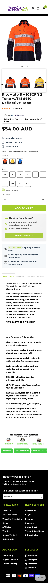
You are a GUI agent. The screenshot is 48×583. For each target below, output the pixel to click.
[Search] (40, 496)
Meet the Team (9, 515)
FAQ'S (28, 515)
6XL (28, 182)
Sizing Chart (31, 527)
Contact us (30, 511)
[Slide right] (27, 66)
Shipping (16, 151)
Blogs (5, 523)
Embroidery (7, 555)
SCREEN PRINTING (22, 451)
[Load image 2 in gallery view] (25, 82)
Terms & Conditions (34, 531)
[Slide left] (16, 66)
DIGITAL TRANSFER (39, 451)
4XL (12, 182)
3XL (5, 182)
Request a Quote (24, 235)
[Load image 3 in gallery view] (39, 82)
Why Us (5, 531)
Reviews (20, 276)
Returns (40, 276)
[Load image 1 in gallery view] (10, 82)
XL (35, 173)
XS (5, 173)
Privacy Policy (31, 535)
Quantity (6, 195)
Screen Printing (9, 564)
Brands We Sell (9, 535)
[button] (38, 8)
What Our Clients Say (12, 519)
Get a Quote (8, 539)
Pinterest (31, 564)
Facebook (31, 556)
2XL (43, 173)
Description (8, 276)
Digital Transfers (10, 560)
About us (6, 511)
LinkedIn (30, 568)
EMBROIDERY (6, 451)
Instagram (31, 560)
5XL (20, 182)
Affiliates (6, 527)
